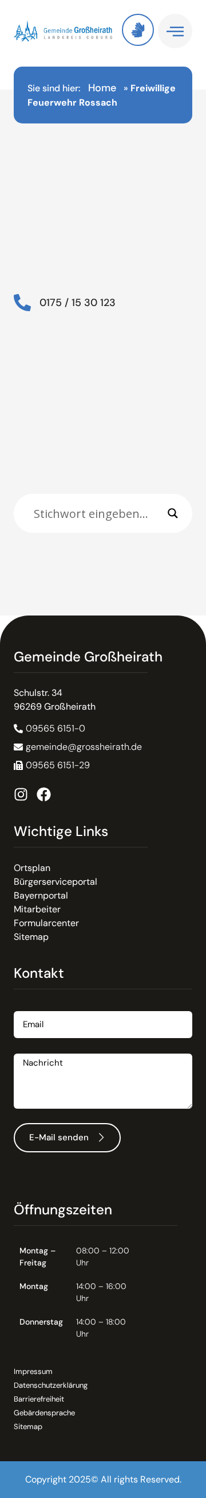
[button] (52, 765)
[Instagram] (21, 794)
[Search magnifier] (173, 513)
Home (102, 88)
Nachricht (34, 1049)
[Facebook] (44, 794)
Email (25, 1006)
